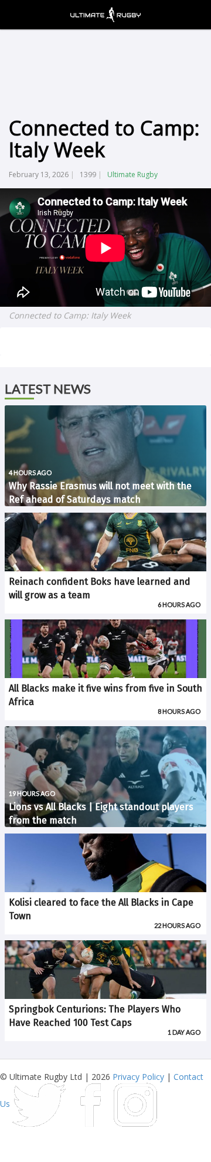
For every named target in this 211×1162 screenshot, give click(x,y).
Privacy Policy (138, 1076)
